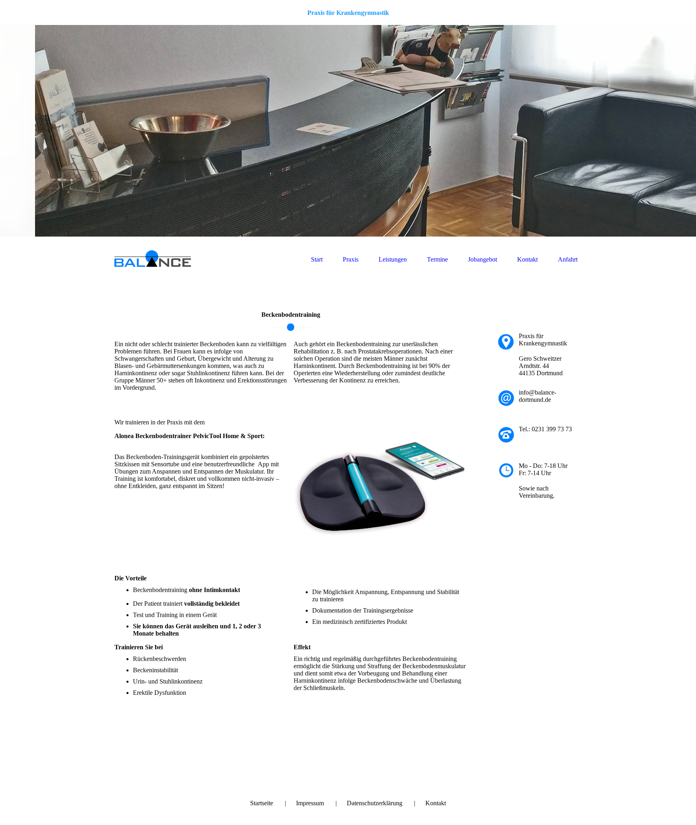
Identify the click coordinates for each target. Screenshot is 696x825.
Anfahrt (568, 259)
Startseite (261, 803)
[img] (348, 131)
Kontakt (527, 259)
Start (317, 259)
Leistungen (393, 259)
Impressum (310, 803)
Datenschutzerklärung (374, 803)
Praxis (350, 259)
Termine (437, 259)
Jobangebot (482, 259)
